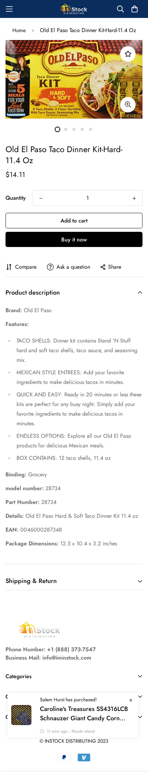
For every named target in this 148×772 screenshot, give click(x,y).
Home (19, 30)
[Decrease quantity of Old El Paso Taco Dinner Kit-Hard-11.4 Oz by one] (41, 198)
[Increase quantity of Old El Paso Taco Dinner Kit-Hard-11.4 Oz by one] (134, 198)
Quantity (16, 198)
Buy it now (74, 240)
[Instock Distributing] (74, 9)
